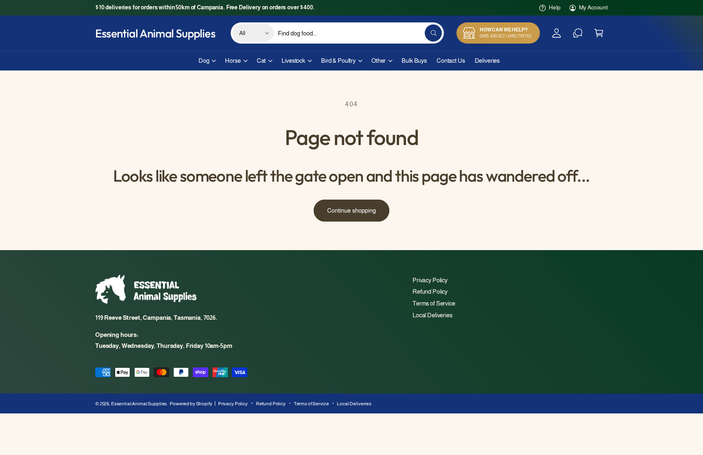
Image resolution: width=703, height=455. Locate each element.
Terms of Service (434, 303)
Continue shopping (351, 210)
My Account (593, 7)
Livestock (293, 60)
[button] (598, 33)
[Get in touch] (577, 33)
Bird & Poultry (338, 60)
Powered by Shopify (191, 403)
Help (554, 7)
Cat (261, 60)
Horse (232, 60)
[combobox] (360, 33)
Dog (204, 60)
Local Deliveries (432, 315)
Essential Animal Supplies (139, 403)
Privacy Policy (430, 280)
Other (378, 60)
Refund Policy (430, 291)
